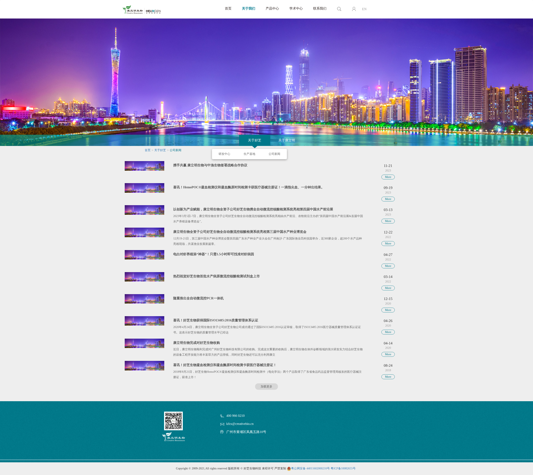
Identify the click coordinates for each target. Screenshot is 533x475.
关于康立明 (286, 140)
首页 (228, 8)
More (388, 177)
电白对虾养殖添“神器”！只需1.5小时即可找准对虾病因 (213, 254)
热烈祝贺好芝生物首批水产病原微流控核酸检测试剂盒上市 (216, 276)
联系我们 (319, 8)
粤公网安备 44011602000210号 (310, 468)
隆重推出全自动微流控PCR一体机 (198, 298)
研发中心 (224, 153)
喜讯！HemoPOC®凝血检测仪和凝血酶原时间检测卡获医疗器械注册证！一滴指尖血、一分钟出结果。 (248, 187)
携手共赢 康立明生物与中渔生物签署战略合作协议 (210, 165)
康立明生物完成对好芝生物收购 (196, 342)
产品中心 (272, 8)
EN (364, 9)
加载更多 (266, 386)
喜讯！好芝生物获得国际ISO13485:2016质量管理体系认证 (215, 320)
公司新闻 (274, 153)
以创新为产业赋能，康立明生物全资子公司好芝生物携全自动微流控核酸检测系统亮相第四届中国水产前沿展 (253, 209)
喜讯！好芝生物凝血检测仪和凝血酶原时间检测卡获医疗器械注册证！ (224, 365)
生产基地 (249, 153)
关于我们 (248, 8)
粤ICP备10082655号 (343, 468)
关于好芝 (254, 140)
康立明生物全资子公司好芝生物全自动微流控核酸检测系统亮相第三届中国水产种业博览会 (239, 231)
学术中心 (296, 8)
